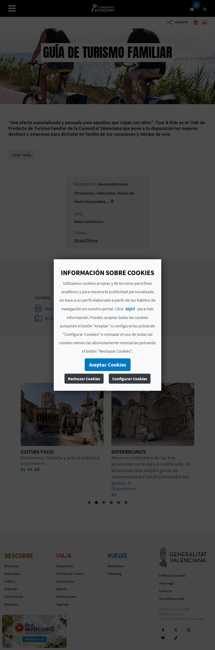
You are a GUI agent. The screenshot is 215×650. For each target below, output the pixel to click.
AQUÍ (130, 308)
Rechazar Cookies (84, 378)
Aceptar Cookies (107, 364)
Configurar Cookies (129, 378)
